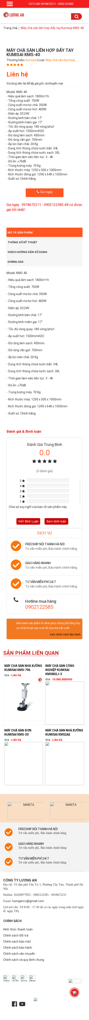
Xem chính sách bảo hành (65, 634)
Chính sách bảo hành (17, 947)
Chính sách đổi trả (15, 935)
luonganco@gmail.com (28, 901)
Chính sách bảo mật (17, 941)
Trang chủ (10, 28)
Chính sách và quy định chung (23, 959)
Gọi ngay (45, 192)
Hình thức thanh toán (18, 929)
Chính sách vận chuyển (19, 953)
